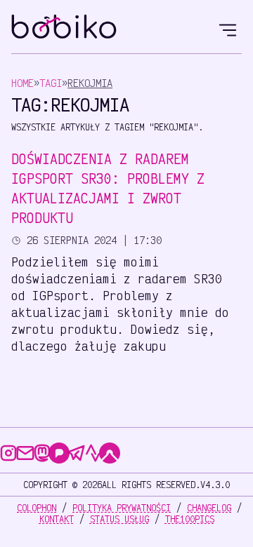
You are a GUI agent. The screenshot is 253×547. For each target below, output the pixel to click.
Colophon (36, 507)
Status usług (119, 519)
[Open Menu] (228, 28)
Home (22, 83)
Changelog (209, 507)
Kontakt (56, 519)
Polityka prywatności (121, 507)
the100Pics (189, 519)
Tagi (50, 83)
